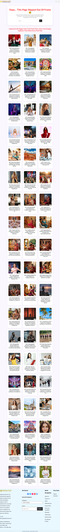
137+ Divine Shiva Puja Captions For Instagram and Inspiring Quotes (30, 254)
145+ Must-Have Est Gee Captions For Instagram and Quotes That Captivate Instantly (30, 186)
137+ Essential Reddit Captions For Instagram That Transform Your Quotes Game (30, 119)
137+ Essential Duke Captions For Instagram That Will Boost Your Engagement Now (30, 73)
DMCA (46, 501)
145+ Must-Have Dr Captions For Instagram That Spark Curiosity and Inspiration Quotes (30, 368)
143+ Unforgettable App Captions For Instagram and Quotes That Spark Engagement (14, 323)
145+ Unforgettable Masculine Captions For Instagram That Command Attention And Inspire (30, 346)
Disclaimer (47, 512)
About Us (47, 496)
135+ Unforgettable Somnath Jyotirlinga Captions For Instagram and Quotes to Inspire (30, 50)
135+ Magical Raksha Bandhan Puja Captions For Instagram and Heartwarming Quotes (46, 231)
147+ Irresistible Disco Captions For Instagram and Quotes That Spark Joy (14, 390)
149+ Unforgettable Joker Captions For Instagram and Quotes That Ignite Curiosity (45, 458)
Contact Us (47, 498)
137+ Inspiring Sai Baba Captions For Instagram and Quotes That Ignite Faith (45, 73)
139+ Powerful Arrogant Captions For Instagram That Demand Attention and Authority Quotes (14, 368)
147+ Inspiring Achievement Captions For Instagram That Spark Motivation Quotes (45, 50)
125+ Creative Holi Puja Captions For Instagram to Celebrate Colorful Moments (14, 231)
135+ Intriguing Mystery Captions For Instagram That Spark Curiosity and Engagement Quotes (30, 323)
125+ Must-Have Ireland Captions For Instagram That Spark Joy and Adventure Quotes (30, 413)
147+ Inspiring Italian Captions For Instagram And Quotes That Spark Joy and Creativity (14, 436)
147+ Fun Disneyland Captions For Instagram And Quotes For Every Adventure (30, 436)
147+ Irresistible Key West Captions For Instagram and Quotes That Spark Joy (45, 323)
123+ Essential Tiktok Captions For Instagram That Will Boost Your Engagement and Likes (45, 368)
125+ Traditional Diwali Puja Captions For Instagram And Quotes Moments (30, 231)
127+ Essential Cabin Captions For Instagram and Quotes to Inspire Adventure (45, 96)
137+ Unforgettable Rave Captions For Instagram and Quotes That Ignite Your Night (30, 96)
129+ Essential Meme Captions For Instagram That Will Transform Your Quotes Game (14, 458)
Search (23, 506)
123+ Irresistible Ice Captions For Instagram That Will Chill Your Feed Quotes (30, 481)
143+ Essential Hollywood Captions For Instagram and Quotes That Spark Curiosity (30, 391)
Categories (24, 500)
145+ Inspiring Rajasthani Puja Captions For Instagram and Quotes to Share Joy (45, 254)
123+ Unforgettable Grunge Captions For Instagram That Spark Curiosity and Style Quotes (14, 346)
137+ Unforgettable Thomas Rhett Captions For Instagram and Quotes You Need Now (14, 119)
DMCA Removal (48, 503)
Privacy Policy (48, 505)
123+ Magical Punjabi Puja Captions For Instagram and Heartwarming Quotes (30, 299)
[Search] (40, 21)
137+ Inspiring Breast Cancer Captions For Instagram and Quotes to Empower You (14, 277)
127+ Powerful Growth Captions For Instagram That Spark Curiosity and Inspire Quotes (14, 96)
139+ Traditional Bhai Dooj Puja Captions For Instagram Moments (30, 276)
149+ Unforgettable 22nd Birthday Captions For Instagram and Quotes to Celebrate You (14, 413)
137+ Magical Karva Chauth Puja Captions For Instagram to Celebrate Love (45, 209)
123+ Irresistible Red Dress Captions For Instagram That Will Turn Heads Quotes (46, 141)
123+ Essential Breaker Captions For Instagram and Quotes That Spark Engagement (14, 481)
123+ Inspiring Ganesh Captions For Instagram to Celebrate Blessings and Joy (14, 209)
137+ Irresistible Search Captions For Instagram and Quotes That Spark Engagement (45, 413)
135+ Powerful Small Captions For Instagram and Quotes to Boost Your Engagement (45, 481)
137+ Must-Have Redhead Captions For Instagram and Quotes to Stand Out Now (45, 119)
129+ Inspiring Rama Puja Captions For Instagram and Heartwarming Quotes (14, 254)
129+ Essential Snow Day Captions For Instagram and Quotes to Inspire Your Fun (45, 391)
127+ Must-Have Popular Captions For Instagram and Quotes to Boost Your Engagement (14, 186)
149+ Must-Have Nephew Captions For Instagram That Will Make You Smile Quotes (14, 164)
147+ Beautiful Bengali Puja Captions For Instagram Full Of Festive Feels (30, 209)
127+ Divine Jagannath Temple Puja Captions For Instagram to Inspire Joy (14, 299)
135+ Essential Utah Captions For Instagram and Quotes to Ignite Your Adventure (30, 164)
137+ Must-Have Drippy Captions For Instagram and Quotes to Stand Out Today (30, 458)
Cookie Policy (48, 514)
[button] (56, 1)
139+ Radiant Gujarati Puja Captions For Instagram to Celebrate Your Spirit (45, 276)
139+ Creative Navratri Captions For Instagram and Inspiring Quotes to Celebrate (45, 186)
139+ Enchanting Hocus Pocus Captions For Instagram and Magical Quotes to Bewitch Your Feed (14, 51)
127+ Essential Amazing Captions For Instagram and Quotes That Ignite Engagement (14, 141)
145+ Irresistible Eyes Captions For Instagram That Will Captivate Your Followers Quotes (45, 436)
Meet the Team (48, 517)
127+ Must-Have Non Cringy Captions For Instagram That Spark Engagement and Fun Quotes (45, 300)
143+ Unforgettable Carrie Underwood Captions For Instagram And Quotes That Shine (30, 141)
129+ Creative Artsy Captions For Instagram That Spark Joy (45, 163)
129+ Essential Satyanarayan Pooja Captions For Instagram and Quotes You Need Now (14, 73)
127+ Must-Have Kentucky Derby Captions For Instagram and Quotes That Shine (45, 346)
